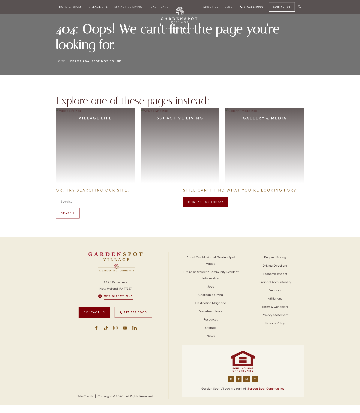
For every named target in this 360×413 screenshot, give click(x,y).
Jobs (210, 286)
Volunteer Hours (210, 311)
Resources (210, 319)
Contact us (282, 6)
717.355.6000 (253, 6)
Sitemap (211, 328)
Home (60, 61)
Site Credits (85, 396)
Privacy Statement (275, 315)
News (211, 336)
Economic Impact (275, 274)
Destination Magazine (210, 303)
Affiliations (275, 298)
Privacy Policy (275, 323)
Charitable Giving (210, 295)
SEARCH (67, 213)
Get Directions (118, 296)
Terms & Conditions (275, 307)
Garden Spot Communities (265, 388)
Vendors (275, 290)
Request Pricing (275, 257)
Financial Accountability (275, 282)
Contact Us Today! (205, 202)
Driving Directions (274, 265)
